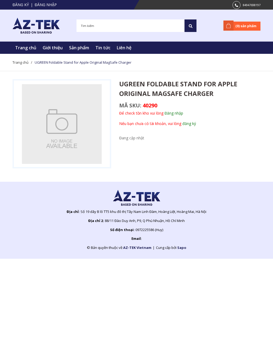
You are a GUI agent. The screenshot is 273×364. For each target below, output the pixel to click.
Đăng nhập (46, 4)
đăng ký (189, 123)
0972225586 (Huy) (149, 229)
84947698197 (251, 5)
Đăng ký (21, 4)
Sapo (181, 247)
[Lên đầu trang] (256, 351)
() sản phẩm (245, 26)
